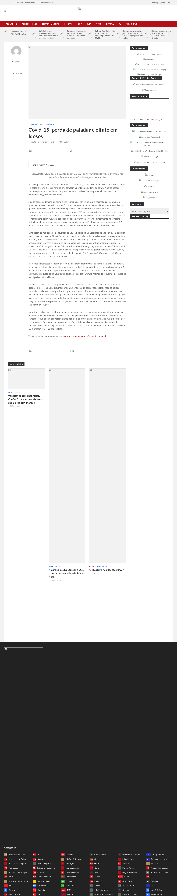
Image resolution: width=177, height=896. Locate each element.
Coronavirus (35, 124)
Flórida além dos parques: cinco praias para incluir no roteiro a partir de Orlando (161, 34)
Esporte (68, 24)
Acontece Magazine (16, 60)
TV (120, 24)
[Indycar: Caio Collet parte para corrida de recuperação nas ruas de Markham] (91, 35)
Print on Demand (16, 2)
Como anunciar (31, 2)
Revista (110, 24)
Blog (34, 24)
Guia (89, 24)
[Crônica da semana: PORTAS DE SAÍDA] (7, 33)
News (98, 24)
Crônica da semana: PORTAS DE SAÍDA (18, 33)
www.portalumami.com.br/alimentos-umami (84, 336)
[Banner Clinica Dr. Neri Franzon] (50, 356)
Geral (92, 566)
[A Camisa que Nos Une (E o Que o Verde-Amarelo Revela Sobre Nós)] (67, 465)
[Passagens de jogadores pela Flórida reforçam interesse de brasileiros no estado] (63, 35)
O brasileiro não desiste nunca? (106, 569)
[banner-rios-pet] (92, 356)
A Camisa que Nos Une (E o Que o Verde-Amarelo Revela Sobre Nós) (66, 573)
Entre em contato (46, 2)
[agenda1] (48, 156)
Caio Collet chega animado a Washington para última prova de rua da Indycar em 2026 (48, 34)
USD (148, 119)
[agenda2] (88, 156)
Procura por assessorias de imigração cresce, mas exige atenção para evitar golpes (133, 34)
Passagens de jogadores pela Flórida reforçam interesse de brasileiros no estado (76, 34)
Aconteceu (11, 24)
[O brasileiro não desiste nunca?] (107, 465)
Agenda (25, 24)
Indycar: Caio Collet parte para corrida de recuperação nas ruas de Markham (105, 34)
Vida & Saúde (132, 24)
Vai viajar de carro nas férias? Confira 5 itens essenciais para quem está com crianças (25, 399)
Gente (80, 24)
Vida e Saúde (48, 124)
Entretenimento (50, 24)
